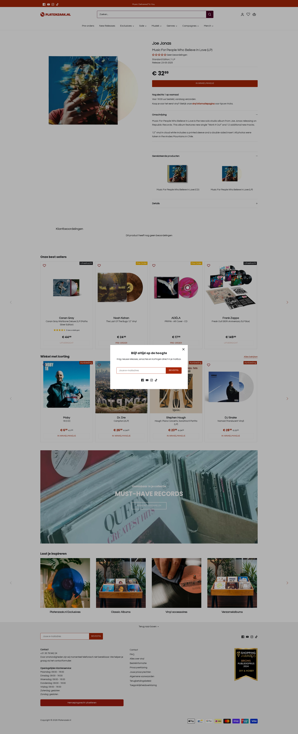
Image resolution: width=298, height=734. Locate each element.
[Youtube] (147, 380)
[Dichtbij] (183, 349)
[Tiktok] (156, 380)
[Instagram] (151, 380)
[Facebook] (142, 380)
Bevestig (173, 370)
